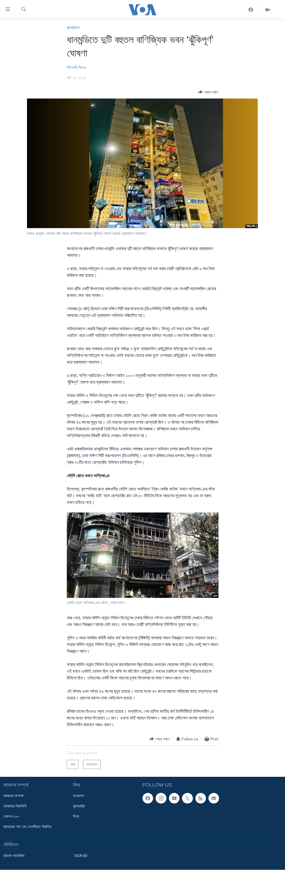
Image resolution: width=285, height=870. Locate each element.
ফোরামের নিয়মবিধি (14, 806)
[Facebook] (250, 10)
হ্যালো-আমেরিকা (13, 855)
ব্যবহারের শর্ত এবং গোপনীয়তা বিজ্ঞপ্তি (27, 826)
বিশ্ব (76, 816)
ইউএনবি (72, 67)
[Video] (267, 10)
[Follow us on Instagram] (161, 798)
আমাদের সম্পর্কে (13, 795)
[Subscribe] (213, 798)
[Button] (208, 92)
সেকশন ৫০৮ (11, 816)
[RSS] (200, 798)
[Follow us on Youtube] (174, 798)
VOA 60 (80, 855)
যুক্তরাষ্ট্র (79, 806)
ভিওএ (82, 67)
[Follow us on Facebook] (147, 798)
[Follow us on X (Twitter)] (187, 798)
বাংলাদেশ (73, 27)
